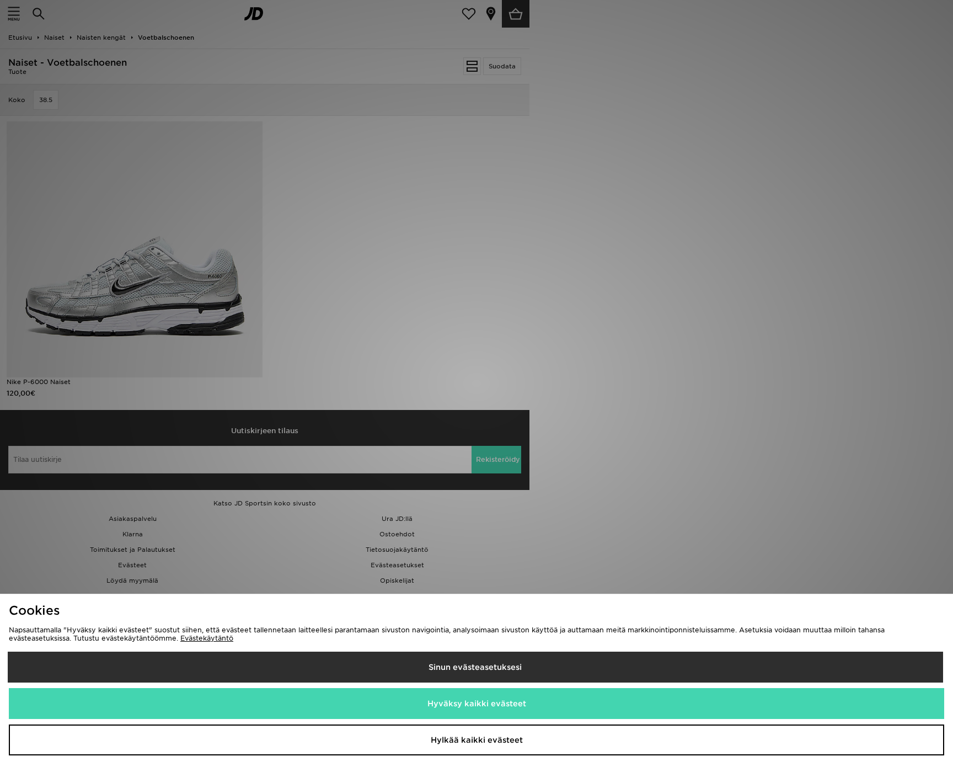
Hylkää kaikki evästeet (477, 740)
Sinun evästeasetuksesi (475, 667)
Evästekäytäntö (206, 638)
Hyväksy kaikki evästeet (476, 703)
